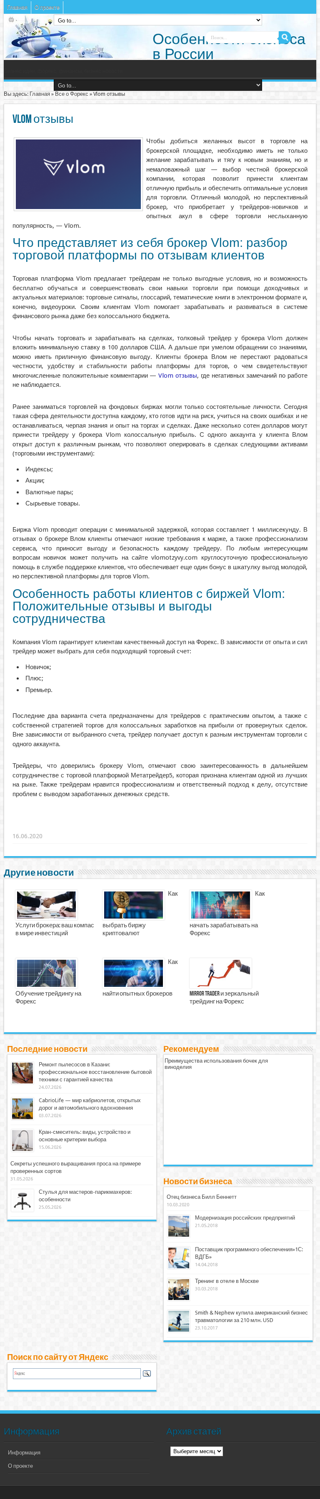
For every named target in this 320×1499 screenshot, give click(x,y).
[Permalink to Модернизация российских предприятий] (179, 1236)
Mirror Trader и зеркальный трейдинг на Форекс (224, 998)
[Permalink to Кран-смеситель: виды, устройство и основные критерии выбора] (22, 1150)
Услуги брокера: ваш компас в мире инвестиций (54, 929)
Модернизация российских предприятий (245, 1218)
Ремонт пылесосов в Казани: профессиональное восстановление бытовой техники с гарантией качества (95, 1072)
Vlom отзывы (177, 375)
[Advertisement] (141, 825)
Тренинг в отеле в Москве (227, 1281)
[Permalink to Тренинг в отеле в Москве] (179, 1299)
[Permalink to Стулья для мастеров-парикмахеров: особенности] (22, 1210)
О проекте (47, 7)
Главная (17, 7)
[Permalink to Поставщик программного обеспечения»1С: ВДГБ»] (179, 1267)
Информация (24, 1452)
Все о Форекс (71, 94)
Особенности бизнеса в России (228, 46)
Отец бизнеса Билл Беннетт (202, 1197)
